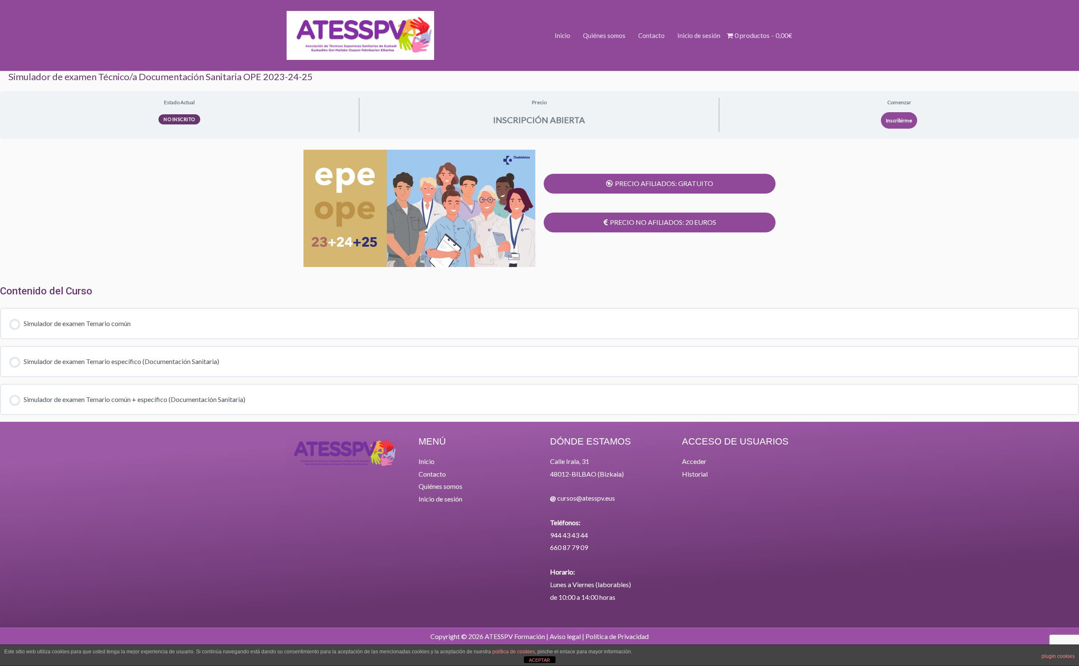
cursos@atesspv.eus (586, 498)
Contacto (432, 474)
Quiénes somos (440, 486)
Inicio (427, 461)
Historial (695, 474)
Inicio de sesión (440, 499)
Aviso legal (565, 636)
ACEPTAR (539, 660)
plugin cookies (1058, 656)
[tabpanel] (539, 208)
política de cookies (513, 652)
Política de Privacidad (617, 636)
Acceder (694, 461)
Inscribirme (899, 120)
